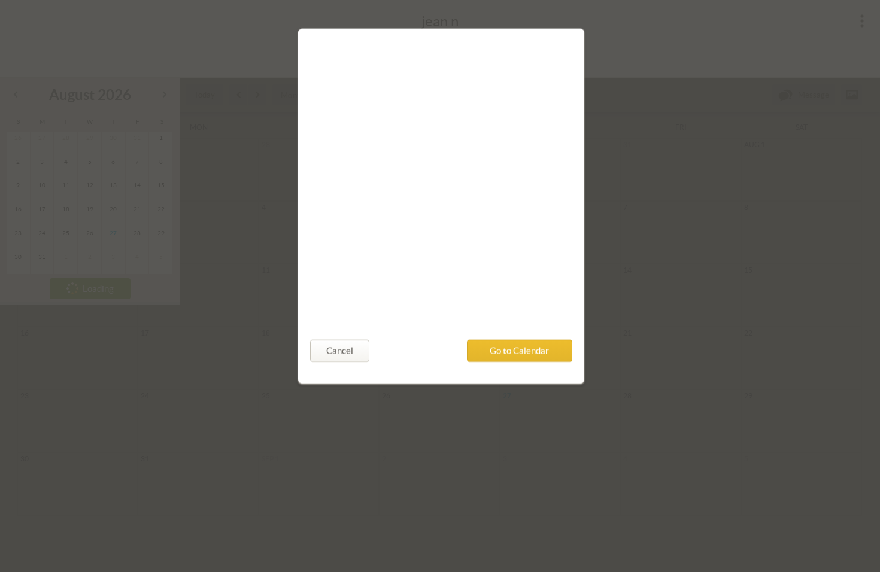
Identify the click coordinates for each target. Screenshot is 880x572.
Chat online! (345, 253)
